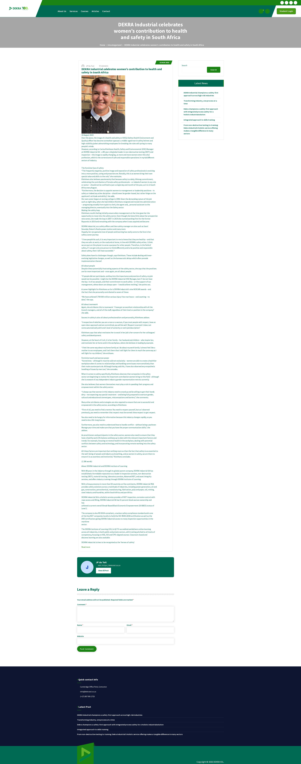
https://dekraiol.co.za (111, 565)
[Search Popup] (267, 11)
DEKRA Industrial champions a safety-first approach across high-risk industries (201, 94)
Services (74, 11)
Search (184, 65)
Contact (106, 11)
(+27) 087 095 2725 (87, 696)
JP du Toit (101, 562)
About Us (62, 11)
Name (80, 625)
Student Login (286, 11)
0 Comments (103, 66)
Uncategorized (114, 45)
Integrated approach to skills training (199, 120)
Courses (84, 11)
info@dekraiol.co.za (88, 691)
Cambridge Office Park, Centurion (93, 687)
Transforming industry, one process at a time (200, 102)
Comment (82, 604)
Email (130, 625)
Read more (85, 547)
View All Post (103, 570)
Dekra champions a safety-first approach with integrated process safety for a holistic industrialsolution (201, 112)
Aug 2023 (164, 62)
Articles (95, 11)
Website (80, 636)
